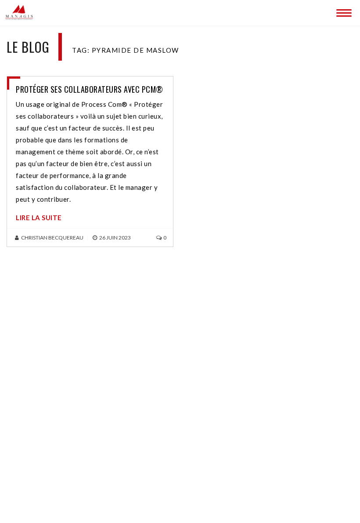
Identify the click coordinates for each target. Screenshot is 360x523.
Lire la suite (39, 218)
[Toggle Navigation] (342, 11)
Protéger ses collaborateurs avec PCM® (89, 89)
